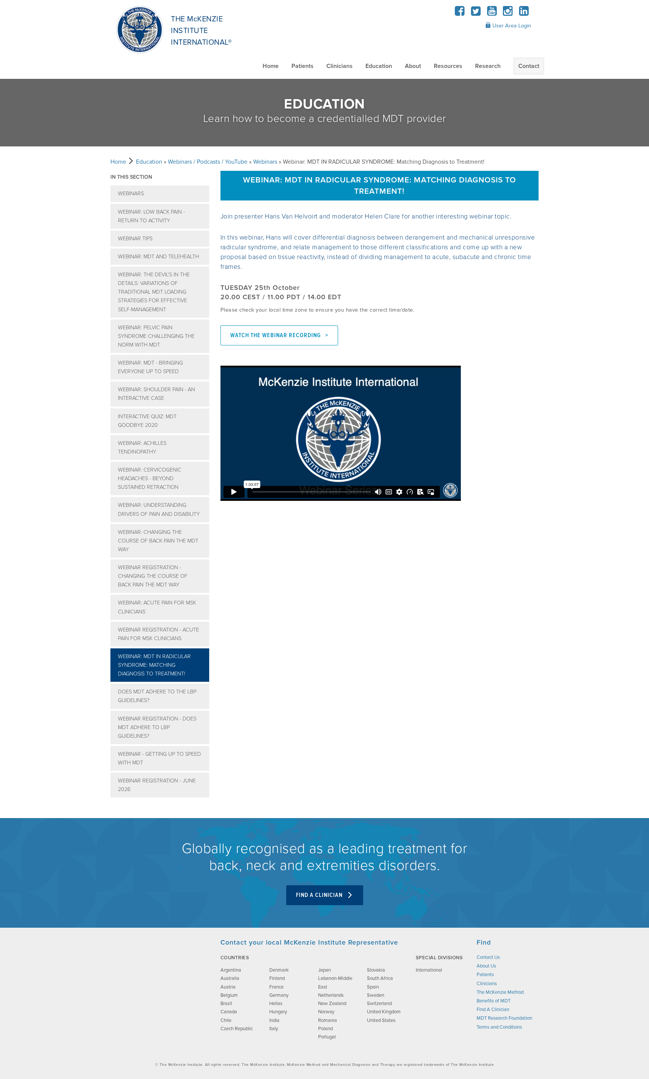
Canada (228, 1012)
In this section (131, 177)
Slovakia (376, 970)
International (429, 970)
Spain (373, 987)
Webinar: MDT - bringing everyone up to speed (150, 367)
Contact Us (488, 957)
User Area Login (511, 26)
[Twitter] (476, 13)
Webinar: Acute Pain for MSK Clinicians (157, 607)
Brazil (226, 1004)
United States (381, 1020)
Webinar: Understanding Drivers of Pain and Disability (159, 509)
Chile (225, 1020)
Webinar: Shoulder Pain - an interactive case (156, 393)
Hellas (275, 1004)
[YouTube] (491, 13)
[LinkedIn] (523, 13)
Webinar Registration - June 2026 (157, 785)
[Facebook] (460, 13)
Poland (325, 1029)
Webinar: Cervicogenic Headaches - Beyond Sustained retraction (149, 478)
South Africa (380, 978)
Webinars (265, 162)
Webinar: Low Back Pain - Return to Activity (151, 216)
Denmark (279, 970)
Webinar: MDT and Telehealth (158, 256)
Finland (277, 978)
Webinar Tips (135, 238)
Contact (528, 66)
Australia (229, 978)
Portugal (327, 1037)
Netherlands (331, 995)
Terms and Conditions (499, 1027)
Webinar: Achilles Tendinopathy (142, 447)
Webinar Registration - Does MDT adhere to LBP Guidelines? (157, 727)
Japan (324, 970)
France (276, 987)
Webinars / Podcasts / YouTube (208, 162)
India (274, 1020)
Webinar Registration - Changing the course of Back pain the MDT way (152, 576)
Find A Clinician (320, 895)
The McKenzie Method (500, 992)
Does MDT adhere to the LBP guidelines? (157, 696)
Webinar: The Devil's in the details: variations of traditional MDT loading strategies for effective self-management (154, 292)
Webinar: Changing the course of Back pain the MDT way (158, 541)
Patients (302, 66)
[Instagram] (508, 13)
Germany (278, 995)
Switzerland (379, 1004)
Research (488, 66)
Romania (327, 1020)
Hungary (278, 1012)
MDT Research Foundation (504, 1018)
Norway (326, 1012)
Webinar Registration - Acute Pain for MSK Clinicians (158, 634)
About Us (486, 966)
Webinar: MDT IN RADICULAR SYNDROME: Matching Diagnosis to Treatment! (154, 665)
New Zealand (332, 1004)
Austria (227, 987)
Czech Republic (236, 1029)
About (413, 66)
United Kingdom (384, 1012)
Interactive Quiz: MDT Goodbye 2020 (147, 420)
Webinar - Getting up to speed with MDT (159, 758)
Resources (448, 66)
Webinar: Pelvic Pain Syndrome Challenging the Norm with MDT (156, 336)
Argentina (230, 970)
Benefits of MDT (493, 1001)
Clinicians (339, 66)
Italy (273, 1029)
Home (271, 66)
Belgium (229, 995)
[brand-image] (158, 976)
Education (378, 66)
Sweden (375, 995)
